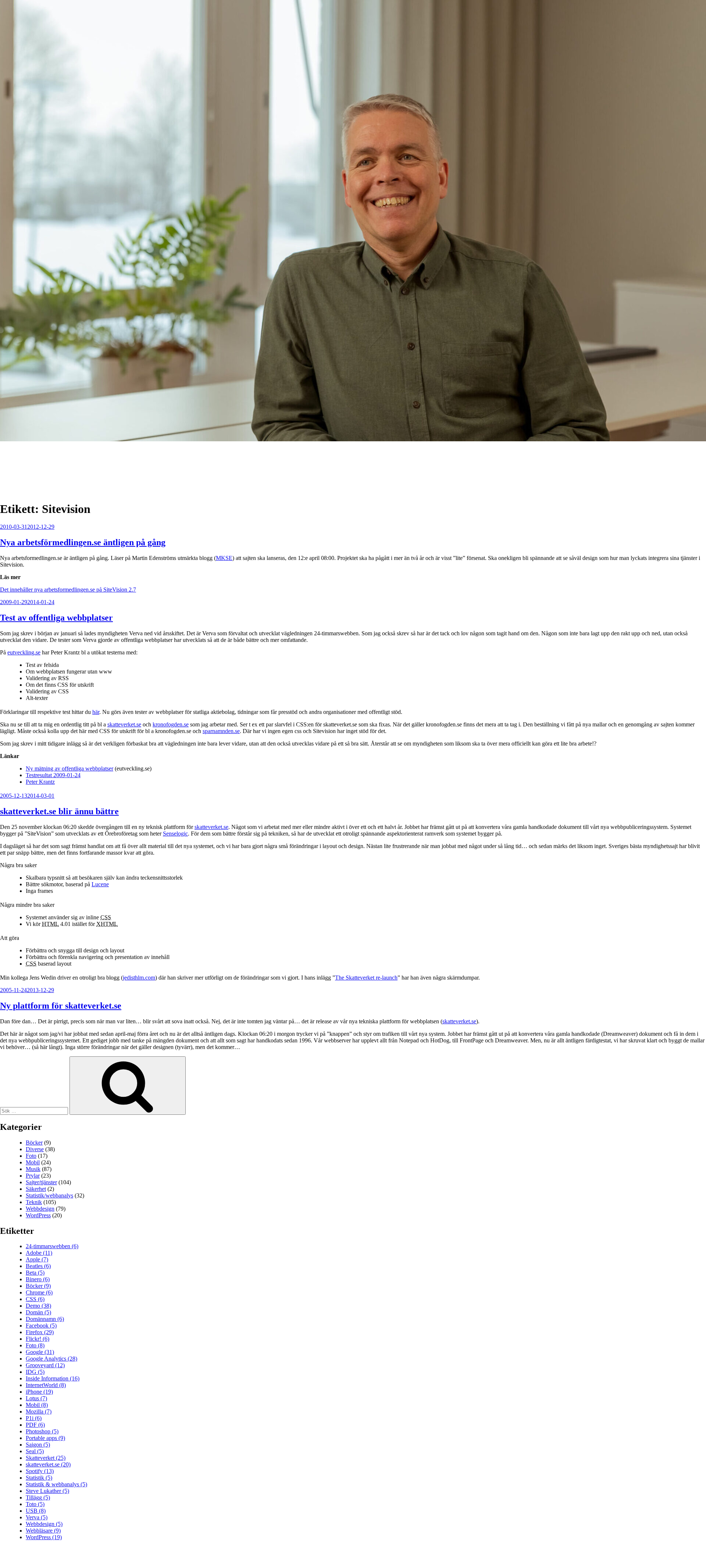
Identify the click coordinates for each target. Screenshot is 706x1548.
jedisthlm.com (139, 977)
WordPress (38, 1215)
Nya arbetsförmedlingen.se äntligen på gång (82, 542)
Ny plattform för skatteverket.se (60, 1005)
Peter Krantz (40, 782)
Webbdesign (40, 1209)
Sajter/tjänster (41, 1182)
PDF (35, 1425)
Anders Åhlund (42, 464)
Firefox (40, 1332)
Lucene (100, 884)
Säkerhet (36, 1189)
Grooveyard (45, 1365)
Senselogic (175, 833)
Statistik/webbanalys (49, 1195)
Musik (33, 1169)
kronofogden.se (171, 724)
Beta (35, 1272)
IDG (35, 1372)
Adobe (39, 1253)
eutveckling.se (23, 652)
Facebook (41, 1325)
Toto (35, 1504)
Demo (38, 1306)
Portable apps (45, 1438)
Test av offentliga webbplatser (56, 617)
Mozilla (38, 1411)
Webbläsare (43, 1530)
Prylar (33, 1175)
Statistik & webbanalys (56, 1484)
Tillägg (38, 1497)
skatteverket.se (124, 724)
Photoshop (42, 1431)
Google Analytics (51, 1358)
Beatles (38, 1266)
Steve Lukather (47, 1491)
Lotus (36, 1398)
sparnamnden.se (221, 731)
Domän (38, 1312)
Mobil (33, 1162)
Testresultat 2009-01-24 (53, 775)
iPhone (39, 1392)
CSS (35, 1299)
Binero (38, 1279)
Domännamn (45, 1319)
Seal (35, 1451)
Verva (36, 1517)
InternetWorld (46, 1385)
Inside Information (52, 1378)
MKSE (224, 558)
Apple (37, 1259)
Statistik (39, 1478)
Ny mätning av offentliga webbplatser (69, 768)
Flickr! (37, 1339)
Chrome (39, 1292)
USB (36, 1511)
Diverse (35, 1149)
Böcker (34, 1142)
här (95, 712)
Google (40, 1352)
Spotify (40, 1471)
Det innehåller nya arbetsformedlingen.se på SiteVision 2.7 (68, 589)
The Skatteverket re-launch (366, 977)
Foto (31, 1156)
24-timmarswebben (52, 1246)
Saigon (38, 1444)
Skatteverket (45, 1458)
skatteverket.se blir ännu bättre (59, 811)
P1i (34, 1418)
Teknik (34, 1202)
